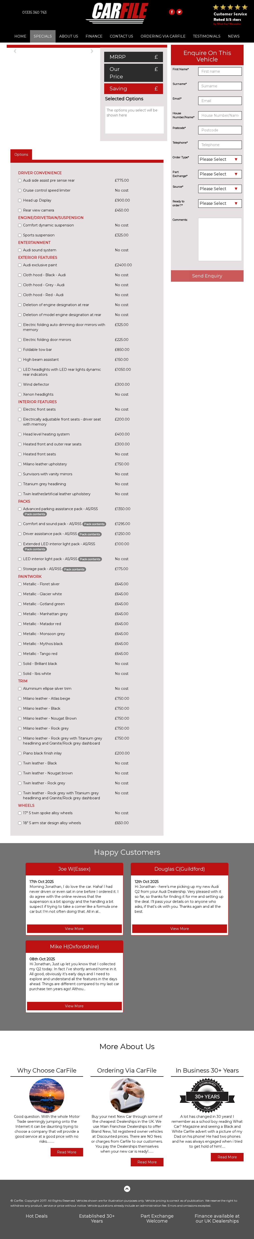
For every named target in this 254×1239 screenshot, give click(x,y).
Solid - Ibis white (37, 673)
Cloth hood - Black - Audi (44, 275)
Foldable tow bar (37, 349)
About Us (68, 36)
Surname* (180, 84)
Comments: (180, 219)
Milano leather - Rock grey (46, 728)
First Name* (181, 69)
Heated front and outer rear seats (52, 444)
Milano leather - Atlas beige (46, 698)
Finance (94, 36)
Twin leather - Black (40, 763)
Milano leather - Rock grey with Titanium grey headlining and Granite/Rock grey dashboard (62, 741)
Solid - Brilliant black (40, 663)
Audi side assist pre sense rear (49, 180)
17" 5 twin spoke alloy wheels (47, 813)
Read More (66, 1152)
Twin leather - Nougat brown (48, 773)
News (234, 36)
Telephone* (180, 142)
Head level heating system (46, 434)
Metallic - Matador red (42, 624)
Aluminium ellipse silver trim (47, 688)
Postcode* (179, 128)
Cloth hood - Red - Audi (43, 295)
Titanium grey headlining (44, 484)
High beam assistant (41, 359)
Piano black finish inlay (42, 753)
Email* (177, 98)
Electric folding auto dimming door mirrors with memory (64, 327)
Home (20, 36)
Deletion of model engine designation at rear (62, 315)
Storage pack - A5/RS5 (53, 569)
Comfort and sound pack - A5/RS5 (63, 524)
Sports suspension (39, 235)
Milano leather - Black (41, 708)
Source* (178, 186)
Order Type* (181, 157)
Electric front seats (39, 409)
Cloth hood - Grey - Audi (43, 285)
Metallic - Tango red (40, 653)
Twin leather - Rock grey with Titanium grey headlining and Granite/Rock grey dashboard (61, 795)
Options (21, 154)
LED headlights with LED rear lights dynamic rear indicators (62, 372)
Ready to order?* (178, 203)
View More (74, 928)
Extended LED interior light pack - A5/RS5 (59, 546)
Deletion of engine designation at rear (56, 305)
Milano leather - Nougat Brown (50, 718)
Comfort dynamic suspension (48, 225)
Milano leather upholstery (45, 464)
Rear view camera (38, 210)
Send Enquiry (207, 276)
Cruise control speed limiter (46, 190)
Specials (43, 36)
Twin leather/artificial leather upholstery (57, 494)
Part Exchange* (180, 174)
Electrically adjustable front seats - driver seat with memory (62, 422)
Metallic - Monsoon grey (44, 634)
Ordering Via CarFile (163, 36)
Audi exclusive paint (40, 265)
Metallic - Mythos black (43, 644)
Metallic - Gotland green (44, 604)
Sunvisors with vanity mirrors (47, 474)
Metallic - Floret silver (41, 584)
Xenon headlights (38, 394)
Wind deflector (36, 384)
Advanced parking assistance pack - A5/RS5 (60, 511)
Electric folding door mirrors (47, 339)
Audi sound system (39, 250)
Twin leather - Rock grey (44, 783)
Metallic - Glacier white (42, 594)
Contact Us (121, 36)
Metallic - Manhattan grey (45, 614)
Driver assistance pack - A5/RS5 (61, 534)
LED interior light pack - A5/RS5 (61, 559)
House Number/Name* (183, 115)
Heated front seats (39, 454)
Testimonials (207, 36)
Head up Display (37, 200)
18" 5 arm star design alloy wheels (52, 823)
